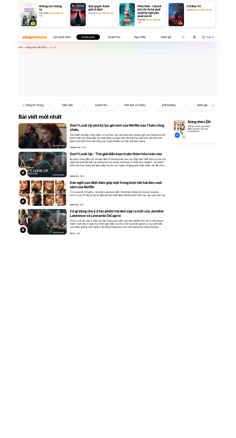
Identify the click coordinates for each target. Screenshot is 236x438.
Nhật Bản (141, 19)
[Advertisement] (118, 74)
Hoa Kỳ (91, 13)
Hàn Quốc (43, 13)
